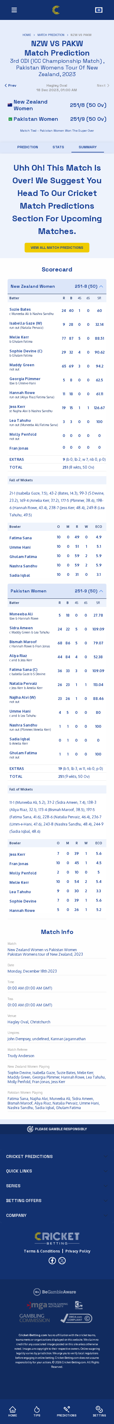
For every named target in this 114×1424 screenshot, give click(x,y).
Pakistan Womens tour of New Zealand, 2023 (57, 71)
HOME (26, 35)
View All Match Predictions (57, 247)
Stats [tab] (58, 147)
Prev (12, 85)
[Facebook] (52, 1260)
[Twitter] (62, 1260)
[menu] (14, 10)
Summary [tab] (88, 147)
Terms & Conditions (42, 1251)
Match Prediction (50, 35)
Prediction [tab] (27, 147)
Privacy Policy (78, 1251)
